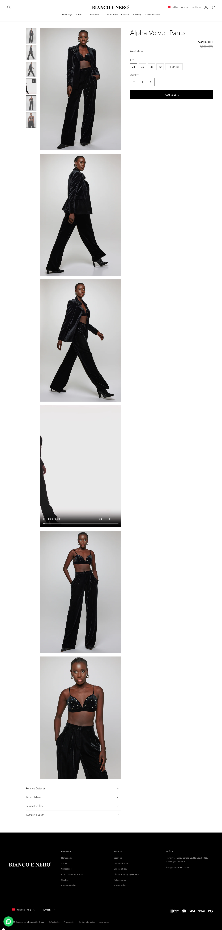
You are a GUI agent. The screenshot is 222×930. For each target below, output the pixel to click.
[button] (9, 7)
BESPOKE (174, 66)
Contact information (87, 922)
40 (160, 66)
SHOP (79, 14)
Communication (68, 885)
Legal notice (104, 922)
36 (142, 66)
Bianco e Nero (22, 922)
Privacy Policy (120, 885)
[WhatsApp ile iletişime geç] (8, 921)
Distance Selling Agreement (126, 874)
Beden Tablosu (120, 868)
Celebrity (65, 880)
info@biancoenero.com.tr (178, 867)
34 (133, 66)
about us (118, 857)
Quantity (134, 74)
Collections (94, 14)
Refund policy (54, 922)
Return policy (120, 880)
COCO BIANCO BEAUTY (72, 874)
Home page (66, 857)
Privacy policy (69, 922)
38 (151, 66)
